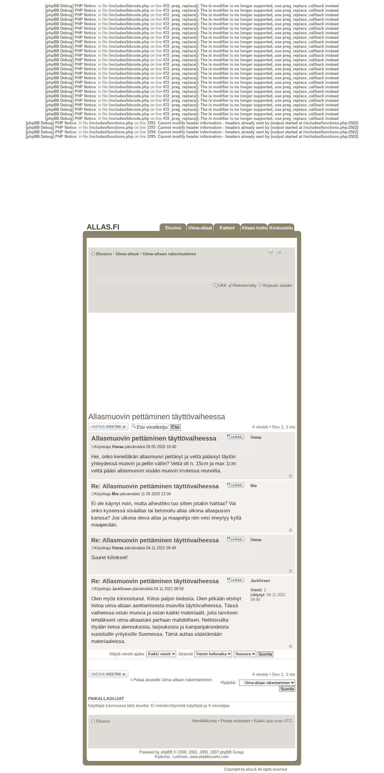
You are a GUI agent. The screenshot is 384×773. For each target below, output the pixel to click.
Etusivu (173, 227)
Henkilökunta (204, 720)
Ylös (290, 476)
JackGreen (121, 589)
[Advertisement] (192, 181)
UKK (222, 285)
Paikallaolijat (106, 698)
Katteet (227, 227)
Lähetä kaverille (278, 251)
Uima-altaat (200, 227)
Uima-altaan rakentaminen (169, 253)
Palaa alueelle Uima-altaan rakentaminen (173, 679)
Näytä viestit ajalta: (128, 653)
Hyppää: (228, 682)
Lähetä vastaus (102, 425)
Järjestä (186, 653)
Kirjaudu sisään (277, 285)
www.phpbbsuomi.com (209, 756)
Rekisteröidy (244, 285)
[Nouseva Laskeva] (254, 653)
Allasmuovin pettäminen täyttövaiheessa (156, 416)
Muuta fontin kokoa (288, 251)
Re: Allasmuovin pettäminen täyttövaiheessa (155, 486)
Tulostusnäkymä (270, 251)
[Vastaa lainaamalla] (235, 437)
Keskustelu (281, 227)
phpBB (166, 752)
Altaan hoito (254, 227)
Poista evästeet (235, 720)
